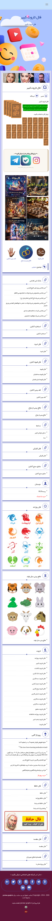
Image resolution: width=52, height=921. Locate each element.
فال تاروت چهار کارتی (39, 683)
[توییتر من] (13, 882)
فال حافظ (43, 793)
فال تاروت (42, 724)
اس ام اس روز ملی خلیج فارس (36, 287)
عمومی (34, 267)
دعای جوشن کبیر (40, 432)
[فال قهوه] (37, 208)
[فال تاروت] (37, 186)
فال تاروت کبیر (31, 17)
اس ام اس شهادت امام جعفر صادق (35, 310)
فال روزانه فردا (41, 864)
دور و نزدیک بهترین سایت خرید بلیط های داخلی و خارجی (28, 765)
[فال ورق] (16, 230)
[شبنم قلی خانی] (11, 78)
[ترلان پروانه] (26, 78)
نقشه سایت (16, 903)
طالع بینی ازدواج (40, 415)
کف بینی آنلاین (41, 397)
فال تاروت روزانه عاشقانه (37, 714)
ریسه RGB (42, 491)
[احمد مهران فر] (42, 78)
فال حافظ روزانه (41, 798)
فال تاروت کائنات (40, 668)
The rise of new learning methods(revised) (33, 747)
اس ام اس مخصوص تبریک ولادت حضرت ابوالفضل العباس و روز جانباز (26, 304)
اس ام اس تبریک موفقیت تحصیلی (35, 315)
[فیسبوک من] (32, 882)
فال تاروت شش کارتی (39, 693)
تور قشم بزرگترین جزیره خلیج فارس (34, 760)
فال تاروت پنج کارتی (39, 688)
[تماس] (19, 882)
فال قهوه (43, 369)
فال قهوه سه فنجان (39, 374)
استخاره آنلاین (41, 333)
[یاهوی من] (44, 882)
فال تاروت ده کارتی (39, 704)
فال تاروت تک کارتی (39, 673)
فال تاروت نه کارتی (39, 698)
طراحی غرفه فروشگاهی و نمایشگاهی (34, 770)
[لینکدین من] (22, 887)
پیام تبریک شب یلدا (39, 808)
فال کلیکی (42, 455)
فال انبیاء (43, 351)
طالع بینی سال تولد (40, 640)
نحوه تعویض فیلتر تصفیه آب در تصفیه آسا (32, 742)
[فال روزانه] (16, 186)
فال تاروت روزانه (40, 658)
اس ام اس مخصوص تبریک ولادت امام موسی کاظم (30, 293)
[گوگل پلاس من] (7, 882)
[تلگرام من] (38, 882)
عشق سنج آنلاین (40, 473)
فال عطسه (42, 846)
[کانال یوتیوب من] (29, 887)
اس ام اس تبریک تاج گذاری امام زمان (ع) (33, 298)
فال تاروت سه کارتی (39, 678)
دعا (44, 437)
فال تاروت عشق (40, 709)
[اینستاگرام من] (26, 882)
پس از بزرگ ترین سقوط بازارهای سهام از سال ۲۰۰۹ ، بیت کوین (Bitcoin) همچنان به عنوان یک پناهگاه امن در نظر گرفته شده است (26, 753)
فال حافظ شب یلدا (40, 803)
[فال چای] (37, 230)
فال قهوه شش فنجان (39, 379)
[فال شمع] (16, 208)
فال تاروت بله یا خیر (39, 719)
